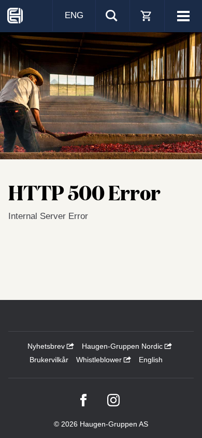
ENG (74, 15)
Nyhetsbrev (47, 346)
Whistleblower (100, 359)
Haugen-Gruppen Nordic (123, 346)
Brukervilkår (49, 359)
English (151, 359)
